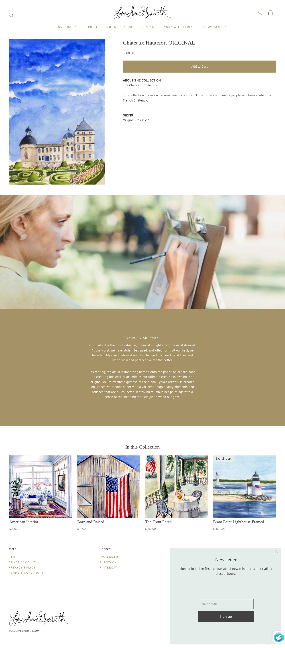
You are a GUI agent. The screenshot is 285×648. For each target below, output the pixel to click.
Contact (148, 26)
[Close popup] (276, 552)
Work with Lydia (178, 26)
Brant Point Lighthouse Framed (238, 522)
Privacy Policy (22, 567)
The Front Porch (158, 522)
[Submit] (14, 15)
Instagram (109, 557)
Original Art (69, 26)
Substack (108, 562)
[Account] (260, 12)
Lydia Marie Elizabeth (28, 631)
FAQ (12, 557)
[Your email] (226, 604)
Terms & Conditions (26, 572)
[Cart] (270, 12)
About (128, 26)
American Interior (23, 522)
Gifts (111, 26)
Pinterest (108, 567)
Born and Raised (90, 522)
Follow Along (212, 26)
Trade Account (22, 562)
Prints (94, 26)
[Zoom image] (57, 112)
